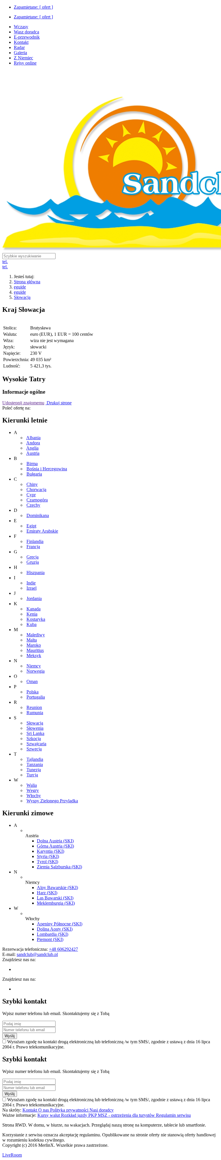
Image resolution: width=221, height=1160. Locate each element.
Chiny (32, 484)
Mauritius (35, 650)
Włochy (33, 795)
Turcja (32, 774)
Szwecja (34, 748)
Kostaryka (35, 619)
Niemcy (33, 665)
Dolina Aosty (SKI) (55, 929)
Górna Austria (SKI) (55, 846)
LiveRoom (12, 1155)
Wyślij (10, 1036)
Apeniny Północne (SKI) (59, 923)
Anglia (32, 448)
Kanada (33, 608)
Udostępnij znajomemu (23, 402)
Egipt (31, 525)
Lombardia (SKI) (52, 934)
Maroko (33, 645)
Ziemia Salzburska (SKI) (59, 866)
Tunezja (33, 769)
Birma (32, 463)
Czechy (33, 505)
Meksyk (33, 655)
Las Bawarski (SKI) (55, 897)
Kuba (31, 624)
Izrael (31, 588)
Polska (32, 691)
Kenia (31, 614)
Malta (31, 639)
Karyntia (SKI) (50, 851)
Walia (31, 785)
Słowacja (22, 297)
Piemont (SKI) (50, 939)
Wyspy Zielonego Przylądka (52, 800)
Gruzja (32, 562)
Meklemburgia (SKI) (56, 903)
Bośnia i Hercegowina (46, 468)
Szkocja (33, 738)
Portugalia (35, 697)
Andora (33, 442)
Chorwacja (36, 489)
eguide (20, 286)
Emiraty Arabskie (42, 531)
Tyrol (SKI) (47, 861)
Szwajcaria (36, 743)
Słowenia (34, 728)
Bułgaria (34, 473)
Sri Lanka (35, 733)
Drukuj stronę (58, 402)
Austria (32, 453)
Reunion (34, 707)
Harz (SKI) (47, 892)
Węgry (32, 790)
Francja (33, 546)
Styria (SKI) (48, 856)
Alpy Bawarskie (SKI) (57, 887)
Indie (31, 582)
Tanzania (34, 764)
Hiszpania (35, 572)
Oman (32, 681)
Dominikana (37, 515)
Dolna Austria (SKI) (55, 840)
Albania (33, 437)
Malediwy (35, 634)
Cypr (31, 494)
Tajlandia (34, 759)
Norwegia (35, 671)
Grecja (32, 556)
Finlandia (34, 541)
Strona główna (27, 281)
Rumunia (34, 712)
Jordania (34, 598)
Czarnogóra (37, 499)
